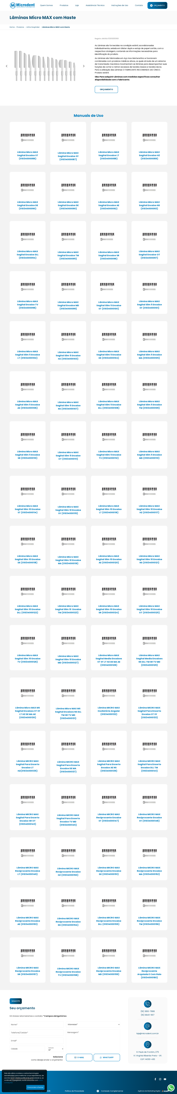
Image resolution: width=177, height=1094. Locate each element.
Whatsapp (108, 1057)
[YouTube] (165, 1079)
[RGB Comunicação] (164, 1091)
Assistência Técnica (95, 5)
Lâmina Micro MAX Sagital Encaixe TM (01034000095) (68, 255)
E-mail (81, 1057)
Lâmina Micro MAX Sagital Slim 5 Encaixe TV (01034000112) (108, 454)
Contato (139, 5)
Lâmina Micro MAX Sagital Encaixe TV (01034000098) (27, 304)
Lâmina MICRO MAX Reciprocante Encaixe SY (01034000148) (149, 817)
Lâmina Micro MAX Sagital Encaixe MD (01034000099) (68, 305)
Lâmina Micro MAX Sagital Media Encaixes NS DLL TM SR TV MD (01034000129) (149, 660)
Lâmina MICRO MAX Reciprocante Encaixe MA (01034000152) (149, 871)
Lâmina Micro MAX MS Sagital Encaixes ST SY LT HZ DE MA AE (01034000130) (27, 712)
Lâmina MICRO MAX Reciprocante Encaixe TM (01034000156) (149, 921)
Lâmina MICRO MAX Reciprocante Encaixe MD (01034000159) (108, 971)
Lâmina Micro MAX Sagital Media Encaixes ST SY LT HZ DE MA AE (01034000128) (109, 660)
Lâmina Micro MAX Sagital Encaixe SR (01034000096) (108, 255)
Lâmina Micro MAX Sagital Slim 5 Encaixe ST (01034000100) (108, 305)
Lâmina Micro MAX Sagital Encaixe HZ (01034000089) (149, 155)
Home (12, 27)
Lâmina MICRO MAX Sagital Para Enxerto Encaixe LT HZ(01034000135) (27, 766)
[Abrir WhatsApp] (171, 1088)
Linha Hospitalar (33, 27)
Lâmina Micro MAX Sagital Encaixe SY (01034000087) (68, 156)
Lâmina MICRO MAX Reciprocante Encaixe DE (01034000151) (108, 871)
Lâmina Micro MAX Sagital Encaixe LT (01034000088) (108, 155)
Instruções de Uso (119, 5)
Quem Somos (46, 5)
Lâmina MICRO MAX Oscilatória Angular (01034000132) (109, 711)
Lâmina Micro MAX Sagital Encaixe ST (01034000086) (27, 155)
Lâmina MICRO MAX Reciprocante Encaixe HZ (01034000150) (68, 871)
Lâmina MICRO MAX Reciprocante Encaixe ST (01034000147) (108, 817)
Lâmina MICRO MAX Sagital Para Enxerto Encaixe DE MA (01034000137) (68, 766)
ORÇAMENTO (106, 89)
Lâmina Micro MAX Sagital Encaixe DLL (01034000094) (28, 254)
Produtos (64, 5)
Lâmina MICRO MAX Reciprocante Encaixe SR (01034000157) (27, 971)
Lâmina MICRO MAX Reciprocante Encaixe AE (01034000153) (27, 921)
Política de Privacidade (74, 1091)
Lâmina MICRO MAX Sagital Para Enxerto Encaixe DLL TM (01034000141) (149, 766)
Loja (77, 5)
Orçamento (159, 5)
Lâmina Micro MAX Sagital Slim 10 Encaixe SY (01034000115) (68, 510)
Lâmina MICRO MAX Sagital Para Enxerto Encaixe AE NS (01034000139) (109, 766)
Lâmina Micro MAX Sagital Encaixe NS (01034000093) (149, 205)
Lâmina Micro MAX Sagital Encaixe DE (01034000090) (27, 205)
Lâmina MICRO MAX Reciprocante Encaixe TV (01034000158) (68, 972)
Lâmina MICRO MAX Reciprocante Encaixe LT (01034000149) (27, 871)
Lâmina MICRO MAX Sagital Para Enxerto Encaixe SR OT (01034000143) (27, 819)
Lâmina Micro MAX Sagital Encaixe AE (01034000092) (108, 205)
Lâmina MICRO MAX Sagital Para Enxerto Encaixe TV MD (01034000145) (68, 820)
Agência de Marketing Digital (149, 1091)
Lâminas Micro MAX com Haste (56, 27)
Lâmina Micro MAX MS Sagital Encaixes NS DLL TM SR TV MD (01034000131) (68, 713)
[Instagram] (160, 1079)
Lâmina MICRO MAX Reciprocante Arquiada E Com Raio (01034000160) (149, 972)
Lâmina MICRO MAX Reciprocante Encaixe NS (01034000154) (68, 921)
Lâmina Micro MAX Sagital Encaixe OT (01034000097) (149, 254)
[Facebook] (155, 1079)
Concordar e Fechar (35, 1087)
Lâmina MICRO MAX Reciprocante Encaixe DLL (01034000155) (108, 921)
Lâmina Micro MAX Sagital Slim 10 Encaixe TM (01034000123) (68, 609)
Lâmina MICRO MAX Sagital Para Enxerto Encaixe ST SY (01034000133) (149, 712)
